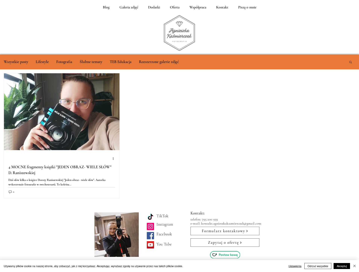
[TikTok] (150, 217)
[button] (350, 62)
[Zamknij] (354, 266)
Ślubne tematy (91, 61)
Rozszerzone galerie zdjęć (159, 61)
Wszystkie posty (16, 61)
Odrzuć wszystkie (318, 266)
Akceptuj (342, 266)
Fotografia (64, 61)
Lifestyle (42, 61)
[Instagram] (150, 226)
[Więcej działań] (114, 158)
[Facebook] (150, 235)
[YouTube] (150, 244)
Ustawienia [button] (295, 266)
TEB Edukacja (120, 61)
